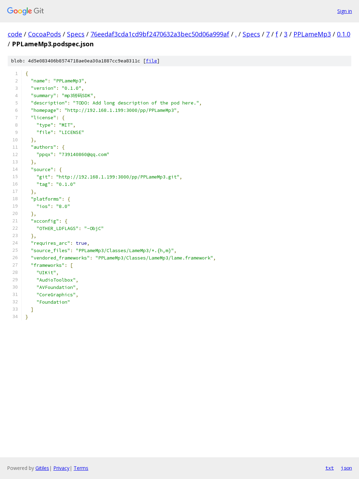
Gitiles (42, 468)
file (151, 61)
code (15, 34)
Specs (75, 34)
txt (329, 468)
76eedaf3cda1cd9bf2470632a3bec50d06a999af (159, 34)
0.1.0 (343, 34)
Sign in (344, 11)
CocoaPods (44, 34)
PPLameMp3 (312, 34)
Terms (81, 468)
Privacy (61, 468)
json (346, 468)
